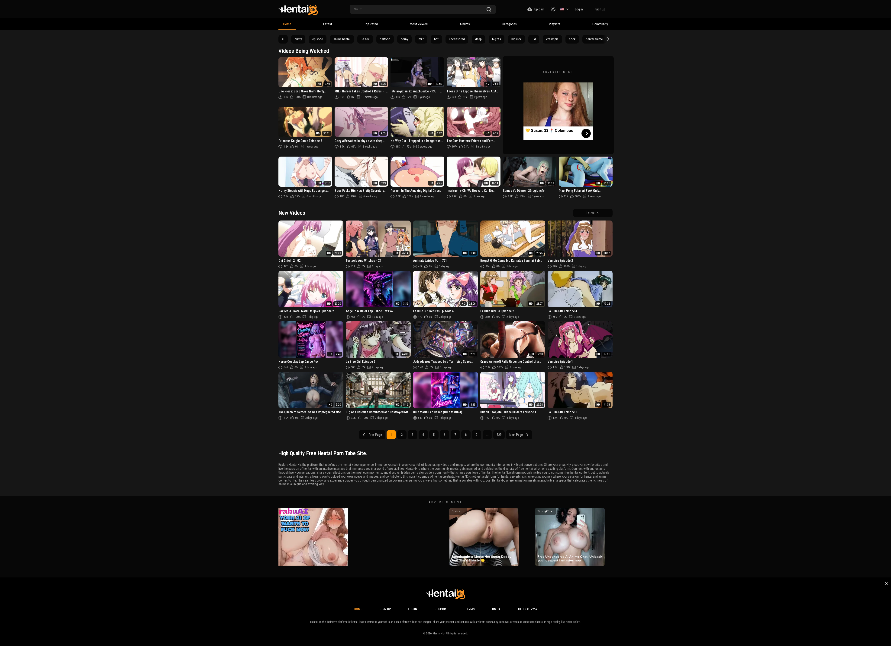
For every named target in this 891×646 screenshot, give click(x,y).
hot (436, 39)
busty (298, 39)
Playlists (554, 24)
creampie (552, 39)
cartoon (385, 39)
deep (478, 39)
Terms (470, 609)
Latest (327, 24)
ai (283, 39)
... (487, 435)
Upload (539, 9)
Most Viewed (419, 24)
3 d (534, 39)
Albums (465, 24)
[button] (607, 39)
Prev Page (375, 435)
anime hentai (341, 39)
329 (499, 435)
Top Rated (371, 24)
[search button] (489, 9)
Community (600, 24)
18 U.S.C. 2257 (527, 609)
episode (317, 39)
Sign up (600, 9)
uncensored (457, 39)
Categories (509, 24)
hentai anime (594, 39)
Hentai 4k (438, 633)
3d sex (365, 39)
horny (404, 39)
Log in (579, 9)
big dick (516, 39)
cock (572, 39)
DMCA (496, 609)
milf (421, 39)
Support (441, 609)
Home (287, 24)
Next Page (516, 435)
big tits (496, 39)
